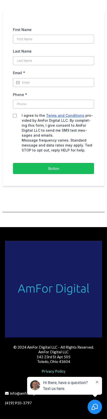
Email (19, 73)
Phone (20, 94)
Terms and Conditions (65, 115)
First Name (22, 30)
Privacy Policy (53, 371)
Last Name (22, 51)
